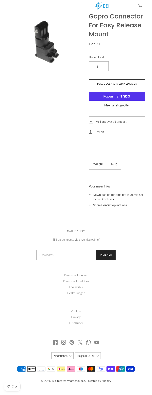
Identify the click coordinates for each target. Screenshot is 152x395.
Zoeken (76, 311)
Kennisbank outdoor (76, 281)
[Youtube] (96, 342)
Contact (106, 205)
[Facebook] (55, 342)
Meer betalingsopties (117, 105)
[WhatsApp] (88, 342)
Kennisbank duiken (76, 275)
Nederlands (60, 355)
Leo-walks (76, 287)
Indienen (106, 255)
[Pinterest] (71, 342)
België (86, 355)
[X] (80, 342)
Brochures (107, 199)
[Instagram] (63, 342)
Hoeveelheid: (97, 57)
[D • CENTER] (96, 6)
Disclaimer (76, 323)
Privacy (76, 317)
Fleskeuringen (76, 293)
